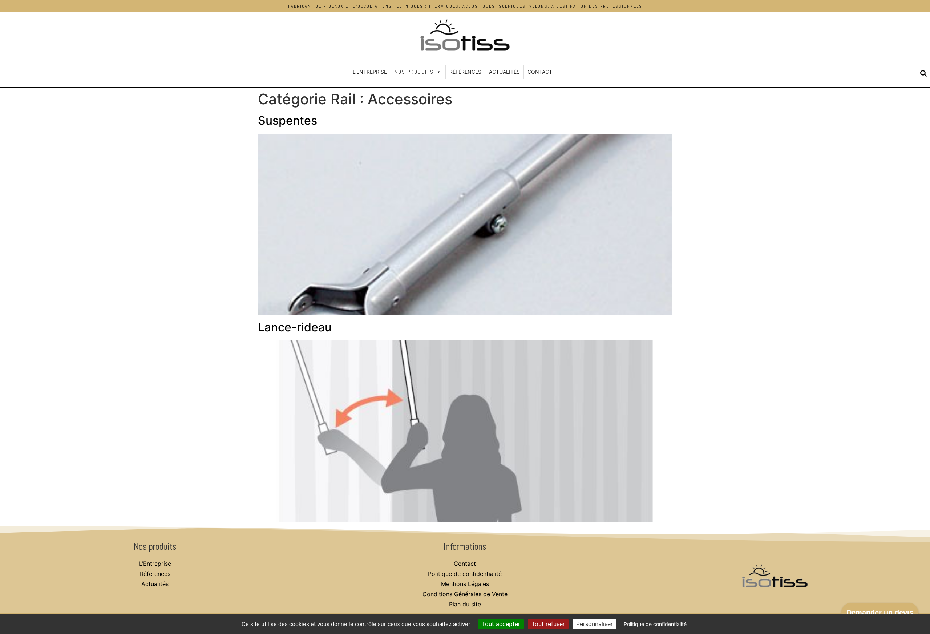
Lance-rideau (295, 327)
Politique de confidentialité (465, 573)
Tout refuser (548, 623)
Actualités (504, 72)
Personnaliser (594, 623)
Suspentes (287, 120)
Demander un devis (879, 613)
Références (465, 72)
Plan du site (465, 604)
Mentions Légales (465, 583)
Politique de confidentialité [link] (655, 624)
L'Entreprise (370, 72)
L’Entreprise (155, 563)
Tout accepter (501, 623)
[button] (924, 73)
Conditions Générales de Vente (465, 594)
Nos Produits (414, 72)
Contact (539, 72)
